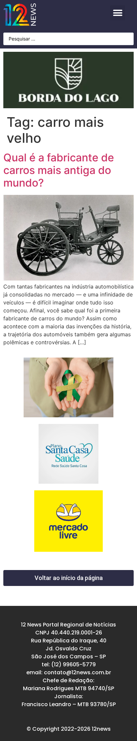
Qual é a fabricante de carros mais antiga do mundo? (58, 170)
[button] (117, 12)
